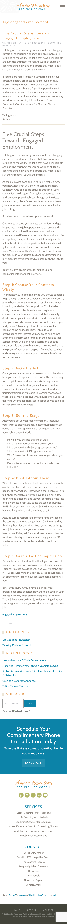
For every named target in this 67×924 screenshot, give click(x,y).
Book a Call (33, 763)
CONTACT (48, 910)
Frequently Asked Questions (33, 866)
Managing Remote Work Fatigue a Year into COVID (30, 665)
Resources (33, 871)
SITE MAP (32, 910)
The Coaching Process (33, 861)
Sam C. (12, 895)
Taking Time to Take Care (16, 686)
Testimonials (33, 875)
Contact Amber (33, 884)
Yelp (55, 895)
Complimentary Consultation (33, 835)
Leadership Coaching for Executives (33, 821)
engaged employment (14, 614)
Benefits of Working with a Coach (33, 857)
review (22, 895)
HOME (17, 910)
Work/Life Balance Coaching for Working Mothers (33, 826)
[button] (62, 6)
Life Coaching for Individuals (33, 817)
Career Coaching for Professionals (34, 812)
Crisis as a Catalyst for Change (19, 680)
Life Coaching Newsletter (16, 639)
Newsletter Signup (33, 880)
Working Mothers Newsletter (18, 645)
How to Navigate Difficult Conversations (24, 660)
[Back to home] (33, 6)
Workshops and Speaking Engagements (33, 831)
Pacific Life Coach (38, 895)
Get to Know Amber (34, 852)
